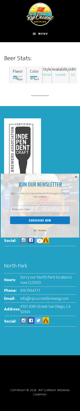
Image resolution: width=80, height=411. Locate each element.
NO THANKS (40, 230)
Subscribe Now (40, 220)
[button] (40, 184)
